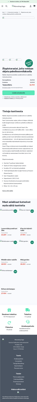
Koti (3, 12)
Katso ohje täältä (7, 190)
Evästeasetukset (18, 381)
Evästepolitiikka (18, 379)
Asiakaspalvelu (18, 359)
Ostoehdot (18, 361)
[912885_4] (19, 61)
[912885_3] (5, 61)
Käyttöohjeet (18, 366)
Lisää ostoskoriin (18, 93)
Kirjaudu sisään (6, 87)
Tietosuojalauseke (18, 377)
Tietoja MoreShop (18, 363)
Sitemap (18, 384)
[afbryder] (18, 37)
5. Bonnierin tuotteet (12, 12)
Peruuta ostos (18, 368)
